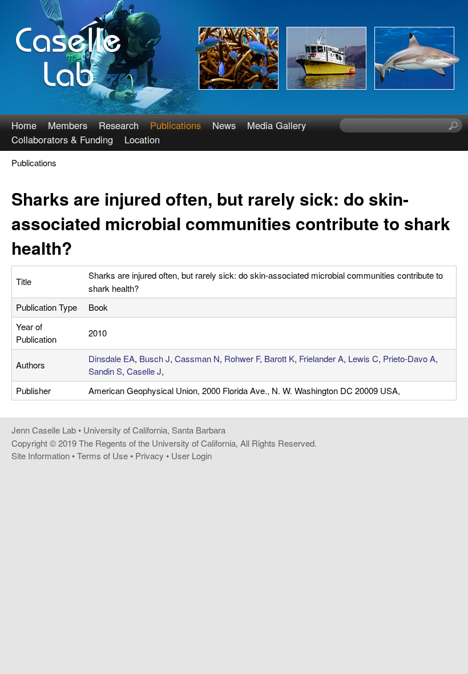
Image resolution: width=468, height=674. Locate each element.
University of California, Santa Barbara (154, 430)
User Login (191, 456)
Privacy (149, 456)
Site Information (40, 456)
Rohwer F (242, 358)
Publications (175, 125)
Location (142, 139)
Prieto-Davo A (409, 358)
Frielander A (321, 358)
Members (67, 125)
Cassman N (197, 358)
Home (24, 125)
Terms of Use (102, 456)
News (224, 125)
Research (119, 125)
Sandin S (105, 371)
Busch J (154, 358)
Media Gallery (276, 125)
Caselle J (144, 371)
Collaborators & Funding (62, 139)
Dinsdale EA (111, 358)
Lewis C (363, 358)
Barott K (279, 358)
